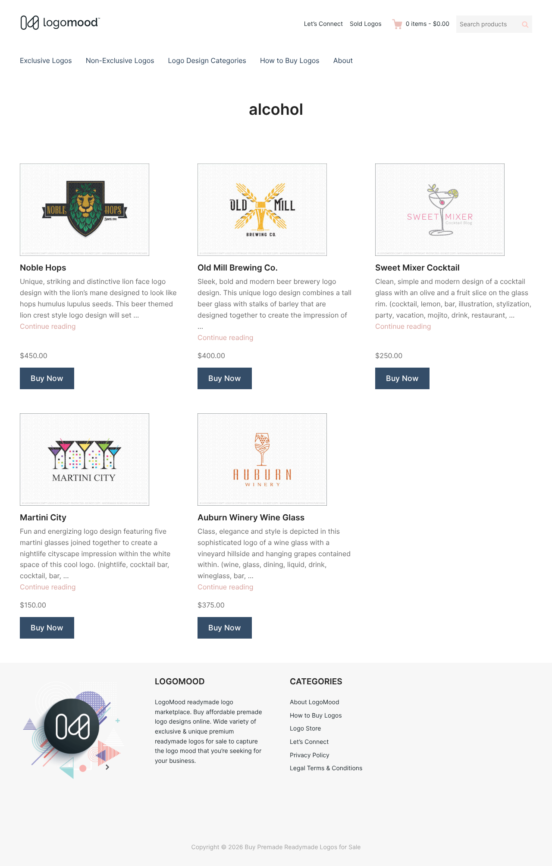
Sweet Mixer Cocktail (417, 268)
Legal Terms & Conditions (326, 768)
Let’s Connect (323, 24)
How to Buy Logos (290, 60)
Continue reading (48, 326)
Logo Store (305, 728)
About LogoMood (314, 702)
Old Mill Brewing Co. (238, 268)
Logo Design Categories (207, 60)
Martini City (43, 518)
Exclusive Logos (46, 60)
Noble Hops (43, 268)
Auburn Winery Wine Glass (251, 518)
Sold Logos (366, 24)
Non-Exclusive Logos (120, 60)
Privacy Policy (309, 755)
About (343, 60)
